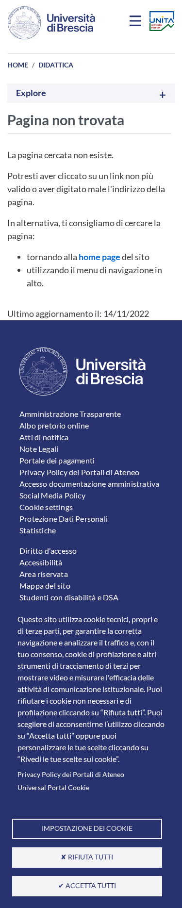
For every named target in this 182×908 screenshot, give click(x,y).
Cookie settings (46, 507)
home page (99, 256)
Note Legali (38, 448)
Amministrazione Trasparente (70, 413)
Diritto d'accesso (48, 550)
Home (17, 65)
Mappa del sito (44, 585)
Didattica (55, 65)
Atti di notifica (43, 437)
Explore (31, 93)
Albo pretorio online (54, 425)
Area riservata (43, 573)
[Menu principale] (137, 23)
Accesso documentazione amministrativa (89, 483)
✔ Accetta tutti (87, 886)
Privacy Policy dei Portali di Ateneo (70, 774)
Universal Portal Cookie (53, 788)
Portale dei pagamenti (57, 460)
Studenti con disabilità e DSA (68, 597)
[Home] (51, 23)
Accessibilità (41, 562)
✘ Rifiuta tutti (87, 857)
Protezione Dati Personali (63, 518)
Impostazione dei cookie (87, 828)
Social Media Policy (52, 495)
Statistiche (37, 530)
